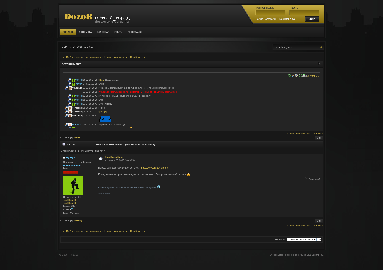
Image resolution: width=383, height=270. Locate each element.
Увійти (118, 32)
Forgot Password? (266, 19)
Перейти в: (280, 239)
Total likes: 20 (69, 200)
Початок (68, 32)
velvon (78, 80)
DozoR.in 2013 (70, 254)
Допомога (85, 32)
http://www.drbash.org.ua (154, 167)
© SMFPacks (313, 76)
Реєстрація (135, 32)
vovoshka (77, 88)
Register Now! (287, 19)
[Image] (103, 112)
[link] (102, 80)
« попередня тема (296, 133)
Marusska (77, 124)
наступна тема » (314, 133)
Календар (103, 32)
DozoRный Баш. (114, 157)
